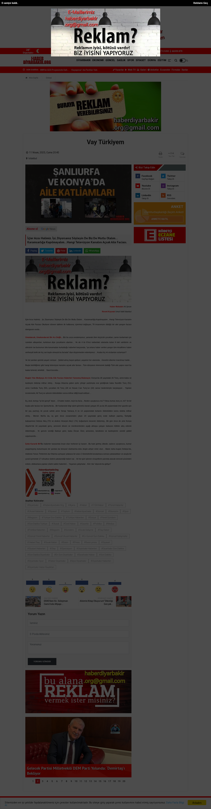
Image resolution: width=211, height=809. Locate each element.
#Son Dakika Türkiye (37, 523)
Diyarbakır (83, 60)
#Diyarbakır (33, 505)
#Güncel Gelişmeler (118, 536)
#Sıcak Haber (50, 542)
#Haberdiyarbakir (82, 511)
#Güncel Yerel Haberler (38, 536)
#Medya (110, 523)
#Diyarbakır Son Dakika (112, 548)
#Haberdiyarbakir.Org (53, 505)
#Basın (64, 542)
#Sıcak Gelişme (85, 530)
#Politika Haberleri (36, 530)
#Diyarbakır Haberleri (86, 548)
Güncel (110, 60)
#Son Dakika (105, 554)
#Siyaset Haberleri (36, 548)
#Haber (83, 505)
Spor (130, 60)
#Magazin (32, 517)
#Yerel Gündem (108, 517)
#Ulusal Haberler (35, 511)
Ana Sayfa (33, 78)
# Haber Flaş (33, 542)
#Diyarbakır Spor (35, 561)
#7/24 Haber (97, 505)
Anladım (197, 803)
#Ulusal (55, 523)
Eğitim (162, 60)
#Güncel (100, 511)
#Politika (97, 523)
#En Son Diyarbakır (63, 554)
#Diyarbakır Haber (86, 554)
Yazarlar (119, 70)
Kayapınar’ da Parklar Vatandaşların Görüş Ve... (66, 70)
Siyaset (141, 60)
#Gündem (69, 530)
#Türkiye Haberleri (75, 517)
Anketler (154, 70)
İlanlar (185, 70)
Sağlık (121, 60)
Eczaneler (165, 70)
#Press (76, 542)
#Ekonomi (113, 511)
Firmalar (176, 70)
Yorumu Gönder (42, 661)
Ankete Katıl (159, 219)
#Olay (53, 548)
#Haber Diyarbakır (57, 561)
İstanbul (32, 158)
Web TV (131, 70)
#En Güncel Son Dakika (93, 536)
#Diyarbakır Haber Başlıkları (40, 567)
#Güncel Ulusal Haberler (66, 536)
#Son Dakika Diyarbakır (38, 554)
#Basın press (90, 542)
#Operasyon (66, 548)
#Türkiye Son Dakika (52, 517)
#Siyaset (52, 511)
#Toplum (65, 511)
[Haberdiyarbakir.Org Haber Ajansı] (37, 60)
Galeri (143, 70)
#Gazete (84, 523)
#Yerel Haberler (116, 505)
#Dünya (92, 517)
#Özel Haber (69, 523)
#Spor (125, 511)
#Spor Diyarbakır (78, 561)
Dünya (152, 60)
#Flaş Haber (103, 530)
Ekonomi (98, 60)
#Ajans (71, 505)
